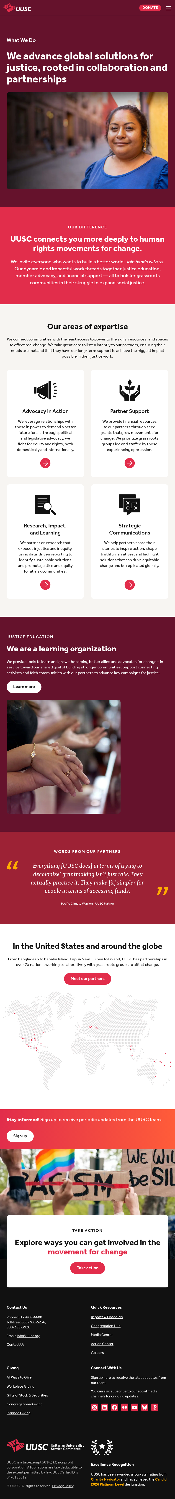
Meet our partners (88, 979)
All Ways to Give (19, 1377)
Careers (97, 1352)
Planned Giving (19, 1413)
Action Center (102, 1344)
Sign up (20, 1136)
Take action (87, 1268)
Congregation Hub (106, 1326)
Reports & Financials (107, 1317)
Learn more (24, 687)
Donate (150, 8)
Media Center (102, 1334)
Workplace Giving (20, 1386)
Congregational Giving (25, 1404)
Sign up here (101, 1377)
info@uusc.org (28, 1336)
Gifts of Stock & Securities (27, 1395)
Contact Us (16, 1344)
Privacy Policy (62, 1486)
